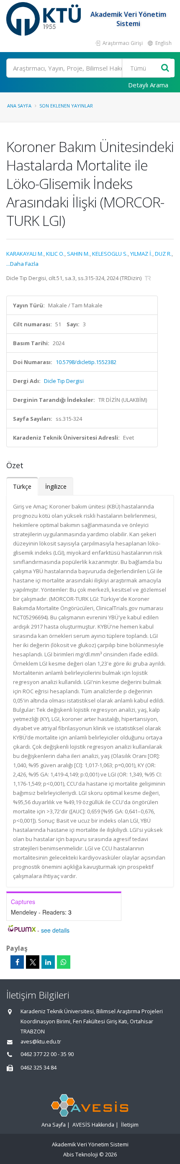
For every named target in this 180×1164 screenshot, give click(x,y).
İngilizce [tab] (56, 486)
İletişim (130, 1124)
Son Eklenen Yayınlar (66, 105)
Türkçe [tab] (22, 486)
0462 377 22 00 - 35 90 (47, 1054)
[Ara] (165, 68)
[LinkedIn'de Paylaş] (48, 962)
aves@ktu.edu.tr (41, 1041)
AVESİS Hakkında (93, 1124)
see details (55, 930)
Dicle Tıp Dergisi (64, 381)
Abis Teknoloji (80, 1154)
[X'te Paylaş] (32, 962)
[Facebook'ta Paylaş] (17, 962)
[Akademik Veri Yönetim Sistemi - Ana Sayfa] (44, 19)
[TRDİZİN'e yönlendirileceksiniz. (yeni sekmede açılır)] (148, 278)
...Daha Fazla (22, 263)
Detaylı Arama (148, 85)
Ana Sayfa (19, 105)
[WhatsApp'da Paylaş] (63, 962)
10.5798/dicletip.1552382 (86, 362)
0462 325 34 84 (39, 1067)
